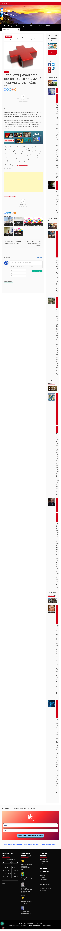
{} (29, 266)
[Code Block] (26, 267)
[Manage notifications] (3, 928)
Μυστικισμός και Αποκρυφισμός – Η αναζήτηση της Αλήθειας (57, 274)
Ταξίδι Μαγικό (49, 26)
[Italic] (13, 267)
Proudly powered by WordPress (17, 925)
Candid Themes (46, 925)
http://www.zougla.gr (22, 165)
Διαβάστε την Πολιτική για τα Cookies (44, 861)
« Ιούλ (3, 883)
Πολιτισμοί (6, 71)
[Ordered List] (20, 267)
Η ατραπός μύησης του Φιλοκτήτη (57, 200)
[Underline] (16, 267)
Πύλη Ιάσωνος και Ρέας (10, 14)
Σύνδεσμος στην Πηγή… (10, 196)
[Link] (28, 267)
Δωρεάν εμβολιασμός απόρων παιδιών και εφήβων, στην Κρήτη (33, 243)
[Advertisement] (23, 182)
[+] (32, 266)
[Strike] (18, 267)
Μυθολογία (52, 78)
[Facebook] (5, 89)
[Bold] (11, 267)
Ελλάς (10, 26)
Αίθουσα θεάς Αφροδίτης (52, 52)
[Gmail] (12, 89)
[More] (15, 89)
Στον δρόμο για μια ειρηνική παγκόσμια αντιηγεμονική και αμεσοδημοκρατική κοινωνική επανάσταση (57, 462)
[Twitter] (7, 89)
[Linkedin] (10, 89)
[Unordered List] (22, 267)
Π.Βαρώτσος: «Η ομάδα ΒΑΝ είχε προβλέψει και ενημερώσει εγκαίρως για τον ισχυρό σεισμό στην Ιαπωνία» (57, 553)
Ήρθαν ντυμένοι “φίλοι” (36, 26)
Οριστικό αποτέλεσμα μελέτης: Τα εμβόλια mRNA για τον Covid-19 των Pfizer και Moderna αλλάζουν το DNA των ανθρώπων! (57, 755)
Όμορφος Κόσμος (20, 26)
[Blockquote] (24, 267)
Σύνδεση (40, 257)
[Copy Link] (1, 18)
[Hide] (1, 21)
